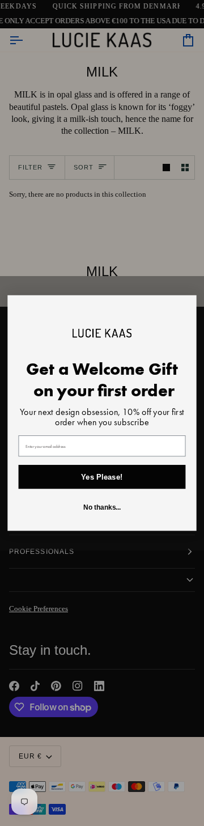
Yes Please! (101, 477)
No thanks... (102, 507)
